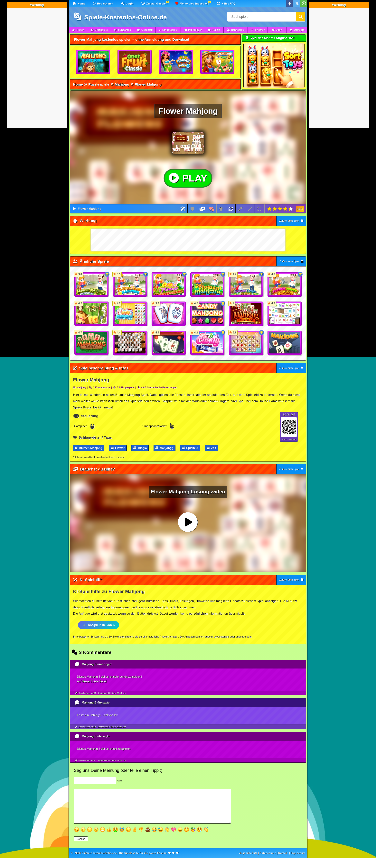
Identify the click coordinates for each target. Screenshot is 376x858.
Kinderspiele (170, 29)
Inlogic (142, 448)
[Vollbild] (259, 208)
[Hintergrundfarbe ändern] (192, 208)
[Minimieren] (240, 208)
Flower (119, 448)
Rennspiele (238, 29)
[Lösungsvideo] (202, 208)
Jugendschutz (248, 853)
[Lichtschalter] (221, 208)
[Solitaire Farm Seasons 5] (217, 62)
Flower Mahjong (89, 208)
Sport (279, 29)
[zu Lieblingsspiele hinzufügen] (211, 208)
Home (81, 3)
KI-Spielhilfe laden (101, 625)
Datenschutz (268, 853)
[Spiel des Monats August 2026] (274, 87)
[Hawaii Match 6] (176, 62)
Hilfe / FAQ (228, 3)
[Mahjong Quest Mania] (93, 62)
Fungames (124, 29)
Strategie (299, 29)
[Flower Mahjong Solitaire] (207, 285)
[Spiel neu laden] (230, 208)
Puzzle (216, 29)
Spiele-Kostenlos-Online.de (124, 17)
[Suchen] (300, 17)
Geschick (147, 29)
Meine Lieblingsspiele (194, 3)
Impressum (298, 853)
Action (80, 29)
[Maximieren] (249, 208)
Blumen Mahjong (90, 448)
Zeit (213, 448)
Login (129, 3)
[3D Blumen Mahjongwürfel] (169, 285)
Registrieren (104, 3)
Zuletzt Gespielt (156, 3)
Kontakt (283, 853)
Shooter (260, 29)
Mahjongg (166, 448)
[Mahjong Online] (285, 343)
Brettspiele (101, 29)
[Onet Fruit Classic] (135, 62)
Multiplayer (195, 29)
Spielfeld (191, 448)
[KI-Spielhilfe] (183, 208)
